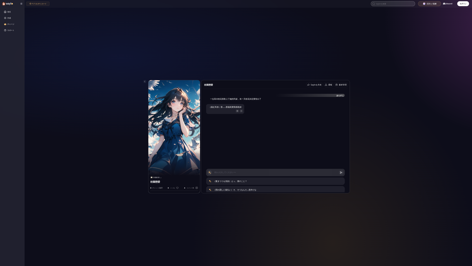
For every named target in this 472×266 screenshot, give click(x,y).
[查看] (237, 110)
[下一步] (241, 110)
